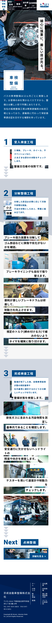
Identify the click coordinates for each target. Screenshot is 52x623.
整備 (33, 600)
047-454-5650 (13, 606)
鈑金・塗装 (33, 595)
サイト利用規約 (44, 602)
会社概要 (44, 584)
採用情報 (44, 589)
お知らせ (33, 589)
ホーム (33, 584)
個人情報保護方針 (44, 595)
